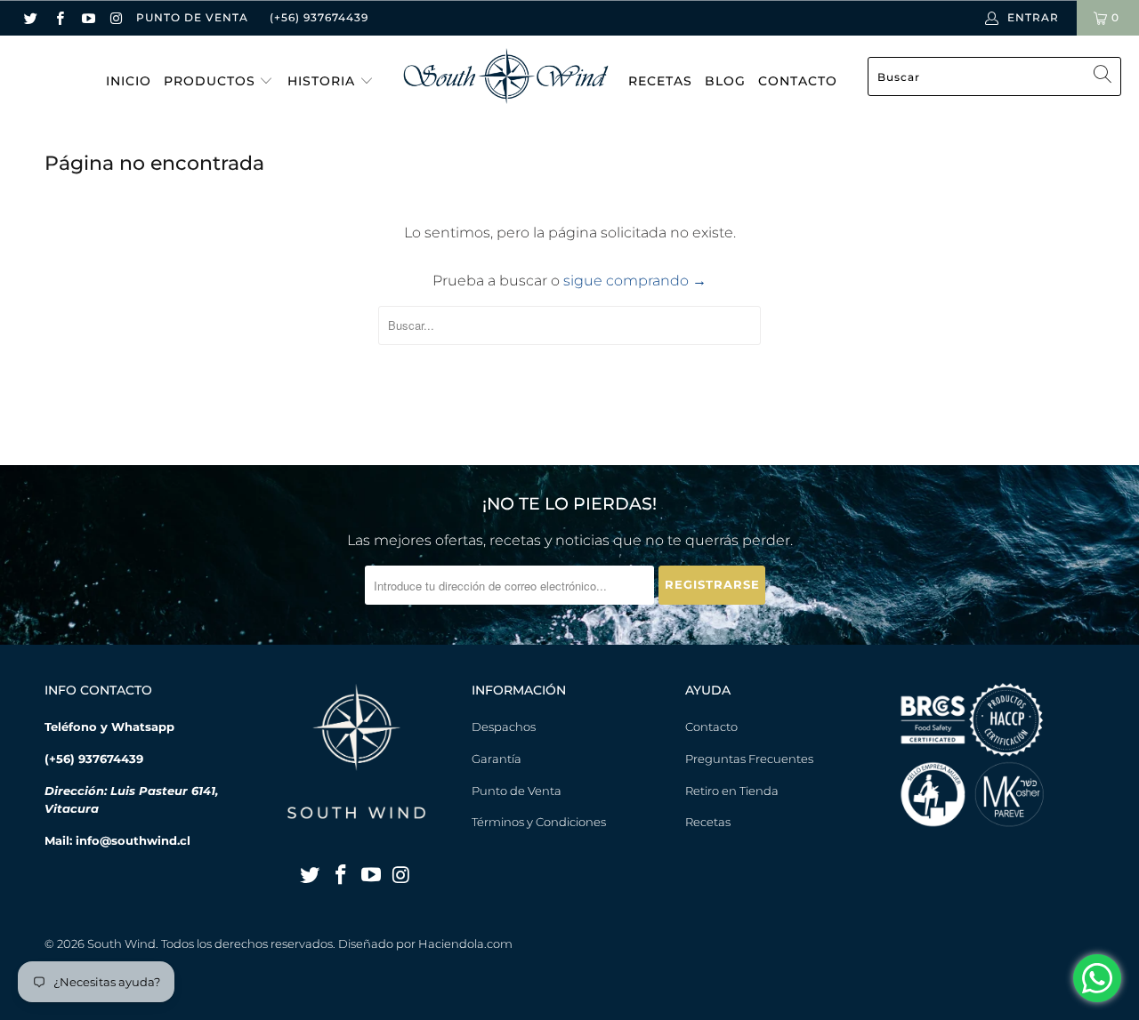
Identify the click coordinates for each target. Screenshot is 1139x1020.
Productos (212, 81)
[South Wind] (505, 76)
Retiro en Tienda (732, 790)
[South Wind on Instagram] (116, 17)
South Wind (121, 943)
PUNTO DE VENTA (192, 17)
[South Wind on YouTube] (88, 17)
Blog (725, 81)
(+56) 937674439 (319, 17)
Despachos (504, 726)
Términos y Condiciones (539, 822)
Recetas (660, 81)
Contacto (797, 81)
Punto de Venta (516, 790)
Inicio (128, 81)
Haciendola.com (465, 943)
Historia (323, 81)
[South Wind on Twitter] (30, 17)
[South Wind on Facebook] (59, 17)
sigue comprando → (635, 280)
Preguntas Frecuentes (749, 758)
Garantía (496, 758)
